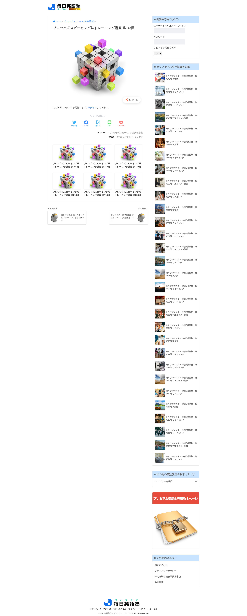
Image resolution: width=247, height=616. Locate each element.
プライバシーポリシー (166, 571)
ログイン (92, 107)
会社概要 (159, 582)
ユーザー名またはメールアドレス (170, 26)
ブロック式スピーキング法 (130, 137)
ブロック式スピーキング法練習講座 (126, 132)
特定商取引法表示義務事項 (168, 576)
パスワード (159, 37)
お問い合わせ (161, 565)
